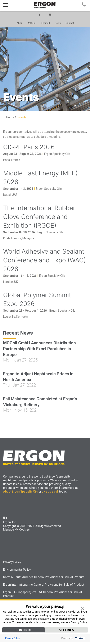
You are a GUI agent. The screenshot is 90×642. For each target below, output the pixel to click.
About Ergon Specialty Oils (20, 491)
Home (10, 117)
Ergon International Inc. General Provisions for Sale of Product (43, 584)
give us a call (50, 491)
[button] (82, 608)
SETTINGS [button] (66, 630)
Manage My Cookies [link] (16, 529)
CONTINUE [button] (24, 630)
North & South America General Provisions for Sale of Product (43, 577)
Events (22, 117)
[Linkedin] (50, 15)
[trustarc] (80, 638)
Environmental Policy (17, 569)
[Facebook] (40, 15)
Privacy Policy (12, 637)
